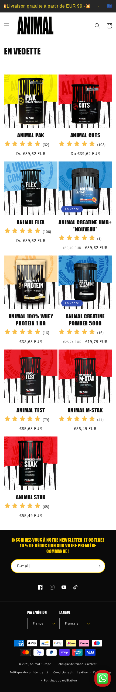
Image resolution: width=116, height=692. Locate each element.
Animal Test (30, 410)
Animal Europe (40, 664)
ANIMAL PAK (30, 135)
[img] (22, 144)
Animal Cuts (85, 135)
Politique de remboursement (77, 664)
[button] (7, 26)
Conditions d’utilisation (70, 672)
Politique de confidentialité (29, 672)
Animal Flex (31, 222)
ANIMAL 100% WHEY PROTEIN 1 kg (31, 319)
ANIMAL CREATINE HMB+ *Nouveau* (85, 225)
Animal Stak (31, 497)
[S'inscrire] (98, 566)
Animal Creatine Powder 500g (85, 319)
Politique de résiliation (60, 680)
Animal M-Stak (85, 410)
